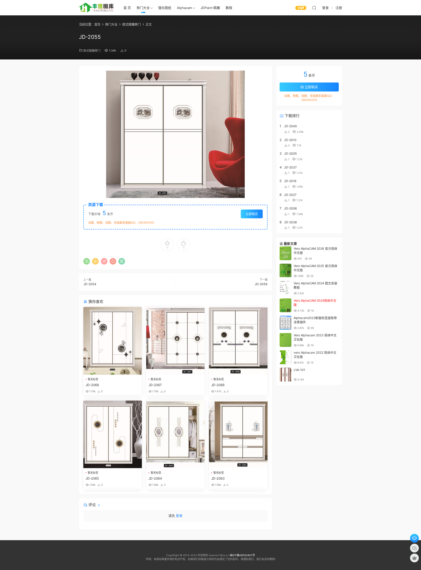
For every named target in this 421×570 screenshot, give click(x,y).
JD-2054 (89, 284)
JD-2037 (290, 167)
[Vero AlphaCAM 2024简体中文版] (285, 305)
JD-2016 (290, 181)
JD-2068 (92, 385)
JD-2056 (261, 284)
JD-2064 (155, 478)
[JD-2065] (112, 434)
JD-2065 (92, 478)
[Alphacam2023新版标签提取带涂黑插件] (285, 323)
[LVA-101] (285, 375)
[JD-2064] (175, 434)
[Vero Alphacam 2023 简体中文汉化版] (285, 340)
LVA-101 (299, 370)
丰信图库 (96, 7)
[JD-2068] (112, 341)
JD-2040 (290, 126)
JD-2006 (290, 208)
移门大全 (143, 8)
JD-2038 (290, 222)
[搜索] (314, 7)
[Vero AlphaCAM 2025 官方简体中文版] (285, 271)
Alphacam (184, 8)
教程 (229, 8)
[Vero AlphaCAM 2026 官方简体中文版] (285, 253)
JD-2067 (155, 385)
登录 (179, 516)
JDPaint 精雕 (210, 8)
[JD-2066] (238, 341)
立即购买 (252, 214)
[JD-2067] (175, 341)
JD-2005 (290, 153)
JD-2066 (218, 385)
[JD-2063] (238, 434)
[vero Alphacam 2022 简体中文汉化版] (285, 357)
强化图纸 (164, 8)
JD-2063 (218, 478)
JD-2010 (290, 140)
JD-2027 (290, 195)
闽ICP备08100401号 (242, 555)
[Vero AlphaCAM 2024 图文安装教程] (285, 288)
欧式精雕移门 (91, 50)
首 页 (127, 8)
